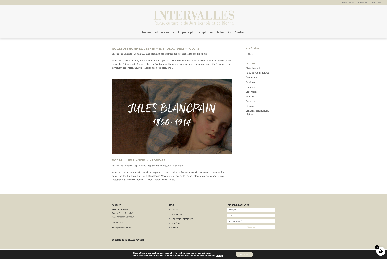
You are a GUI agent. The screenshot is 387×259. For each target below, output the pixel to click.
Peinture (250, 96)
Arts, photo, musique (257, 72)
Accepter (244, 254)
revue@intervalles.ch (121, 228)
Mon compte (363, 2)
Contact (240, 32)
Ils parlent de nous (197, 54)
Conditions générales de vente (128, 239)
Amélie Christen (124, 54)
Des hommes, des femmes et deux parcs (166, 54)
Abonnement (253, 68)
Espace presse (348, 2)
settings (219, 255)
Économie (251, 77)
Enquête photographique (195, 32)
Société (250, 106)
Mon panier (377, 2)
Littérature (251, 91)
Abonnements (164, 32)
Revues (146, 32)
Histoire (250, 87)
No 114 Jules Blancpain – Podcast (138, 160)
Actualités (223, 32)
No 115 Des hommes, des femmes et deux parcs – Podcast (156, 48)
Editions (250, 82)
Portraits (250, 101)
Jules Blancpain (175, 165)
